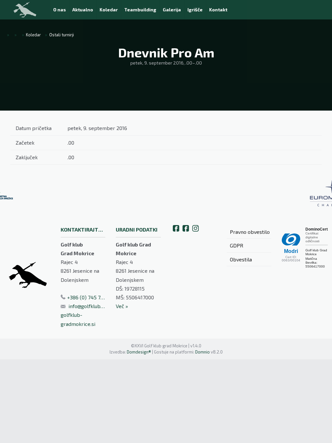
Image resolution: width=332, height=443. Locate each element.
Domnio (202, 351)
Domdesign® (139, 351)
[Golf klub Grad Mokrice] (25, 9)
